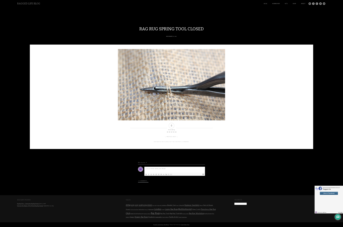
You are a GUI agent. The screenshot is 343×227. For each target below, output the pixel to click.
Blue (177, 205)
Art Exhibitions (163, 205)
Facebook (313, 3)
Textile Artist (173, 217)
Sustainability (158, 217)
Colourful (181, 205)
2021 (153, 205)
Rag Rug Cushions (147, 213)
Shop (294, 3)
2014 (128, 204)
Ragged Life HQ (134, 213)
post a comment (183, 141)
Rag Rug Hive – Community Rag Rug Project (28, 203)
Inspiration (151, 209)
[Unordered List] (158, 174)
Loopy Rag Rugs (171, 209)
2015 (133, 205)
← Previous (169, 136)
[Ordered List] (156, 174)
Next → (175, 136)
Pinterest (317, 3)
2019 (145, 205)
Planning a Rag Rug (208, 209)
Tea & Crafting (165, 217)
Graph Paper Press (185, 224)
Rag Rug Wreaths (208, 213)
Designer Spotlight (191, 205)
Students (151, 217)
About (303, 3)
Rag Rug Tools (164, 213)
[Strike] (153, 174)
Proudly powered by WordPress (161, 224)
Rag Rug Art (140, 213)
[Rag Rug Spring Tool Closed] (171, 120)
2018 (141, 205)
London (157, 209)
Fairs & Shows (208, 205)
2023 (155, 205)
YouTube (324, 3)
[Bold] (146, 174)
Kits (286, 3)
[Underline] (151, 174)
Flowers (128, 209)
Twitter (320, 3)
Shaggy (132, 217)
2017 (136, 205)
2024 (158, 205)
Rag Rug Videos (185, 213)
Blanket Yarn (171, 205)
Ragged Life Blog (28, 3)
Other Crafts (196, 209)
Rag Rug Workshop (196, 213)
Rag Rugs (155, 213)
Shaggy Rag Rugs (141, 217)
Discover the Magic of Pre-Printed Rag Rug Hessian (30, 206)
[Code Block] (163, 174)
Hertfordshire (142, 209)
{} (168, 174)
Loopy (163, 209)
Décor (201, 205)
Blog (265, 3)
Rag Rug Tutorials (176, 213)
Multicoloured (185, 209)
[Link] (166, 174)
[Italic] (148, 174)
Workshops (276, 3)
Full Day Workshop (134, 209)
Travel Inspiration (182, 217)
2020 (149, 205)
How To (146, 209)
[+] (171, 174)
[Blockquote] (161, 174)
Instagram (310, 3)
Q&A (128, 213)
